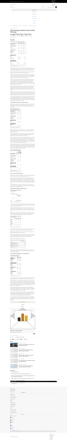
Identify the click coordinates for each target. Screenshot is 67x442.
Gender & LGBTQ (12, 403)
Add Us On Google (13, 37)
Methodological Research (13, 412)
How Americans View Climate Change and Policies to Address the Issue (26, 356)
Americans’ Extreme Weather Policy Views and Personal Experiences (27, 361)
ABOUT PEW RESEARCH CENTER (13, 430)
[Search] (56, 7)
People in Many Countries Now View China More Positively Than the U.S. (22, 378)
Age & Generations (12, 402)
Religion (11, 400)
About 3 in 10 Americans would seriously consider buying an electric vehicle (26, 366)
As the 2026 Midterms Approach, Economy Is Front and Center (21, 373)
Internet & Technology (13, 409)
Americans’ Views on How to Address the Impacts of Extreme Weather (26, 350)
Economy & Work (12, 406)
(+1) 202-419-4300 (12, 391)
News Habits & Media (13, 411)
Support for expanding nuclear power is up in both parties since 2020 (26, 345)
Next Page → (22, 306)
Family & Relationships (13, 404)
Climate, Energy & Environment (15, 335)
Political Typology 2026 (14, 371)
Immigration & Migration (13, 397)
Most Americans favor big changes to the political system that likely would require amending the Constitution (22, 376)
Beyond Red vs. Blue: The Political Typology (18, 380)
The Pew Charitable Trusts (49, 431)
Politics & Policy (12, 394)
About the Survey (14, 383)
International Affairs (12, 395)
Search (43, 6)
